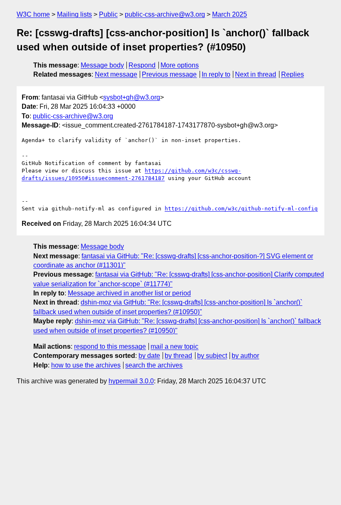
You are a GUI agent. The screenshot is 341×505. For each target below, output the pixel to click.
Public (108, 14)
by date (149, 355)
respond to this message (110, 346)
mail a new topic (174, 346)
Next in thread (255, 74)
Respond (142, 65)
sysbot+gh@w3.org (131, 97)
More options (180, 65)
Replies (292, 74)
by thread (178, 355)
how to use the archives (86, 365)
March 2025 (229, 14)
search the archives (154, 365)
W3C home (33, 14)
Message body (102, 65)
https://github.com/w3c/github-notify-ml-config (241, 208)
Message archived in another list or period (129, 293)
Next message (116, 74)
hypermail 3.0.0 (131, 381)
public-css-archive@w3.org (165, 14)
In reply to (216, 74)
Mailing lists (74, 14)
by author (245, 355)
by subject (212, 355)
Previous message (169, 74)
